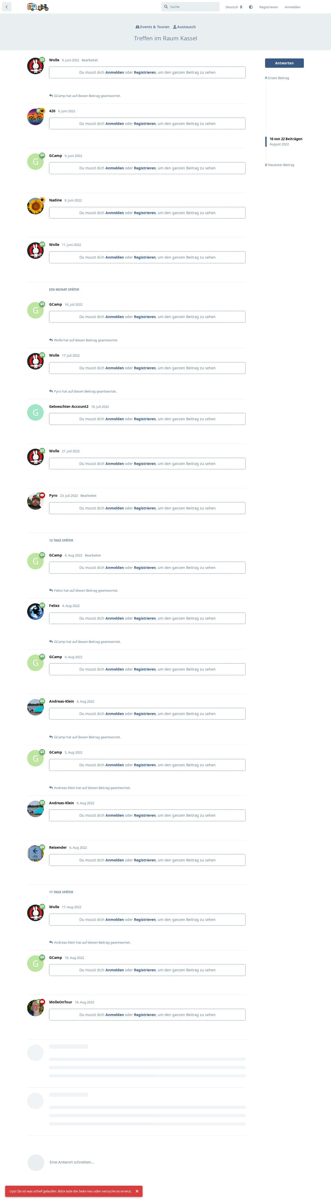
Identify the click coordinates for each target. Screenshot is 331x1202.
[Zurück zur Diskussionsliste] (6, 6)
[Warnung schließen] (137, 1191)
